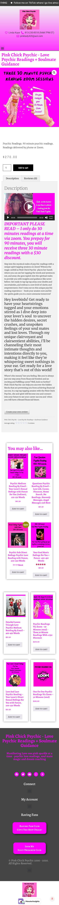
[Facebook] (16, 774)
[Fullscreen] (51, 217)
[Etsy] (36, 774)
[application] (29, 206)
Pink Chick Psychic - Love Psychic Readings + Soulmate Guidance (28, 59)
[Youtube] (29, 774)
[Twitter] (23, 774)
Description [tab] (12, 178)
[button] (2, 48)
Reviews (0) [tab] (30, 178)
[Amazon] (42, 774)
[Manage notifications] (52, 898)
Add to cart (23, 167)
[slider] (27, 217)
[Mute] (46, 217)
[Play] (8, 217)
